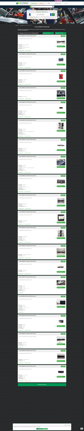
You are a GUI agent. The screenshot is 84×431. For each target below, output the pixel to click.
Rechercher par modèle (33, 17)
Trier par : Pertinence (48, 33)
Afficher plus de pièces (42, 384)
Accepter (39, 428)
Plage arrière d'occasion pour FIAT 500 (27, 35)
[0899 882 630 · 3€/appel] (58, 0)
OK (53, 14)
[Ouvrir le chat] (81, 429)
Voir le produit (60, 46)
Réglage (45, 428)
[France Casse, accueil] (22, 3)
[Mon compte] (65, 3)
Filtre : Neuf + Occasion (61, 33)
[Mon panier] (67, 3)
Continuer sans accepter (67, 424)
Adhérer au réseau (65, 0)
